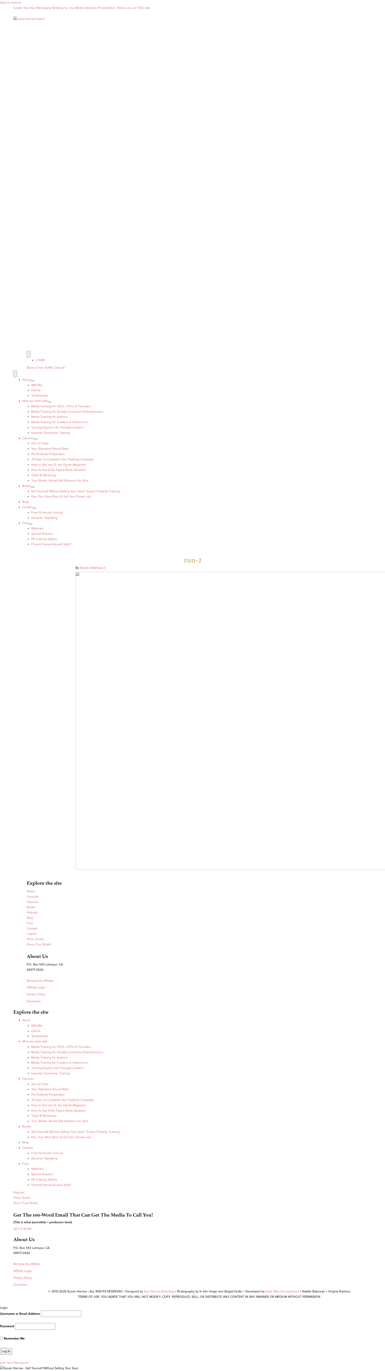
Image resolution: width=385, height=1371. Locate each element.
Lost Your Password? (14, 1363)
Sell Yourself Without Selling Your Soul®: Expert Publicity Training (75, 491)
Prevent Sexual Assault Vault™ (51, 544)
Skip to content (10, 2)
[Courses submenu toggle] (35, 439)
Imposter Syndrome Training (50, 433)
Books (26, 486)
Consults (33, 897)
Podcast (32, 912)
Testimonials (39, 395)
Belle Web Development (283, 1291)
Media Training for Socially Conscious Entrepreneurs (67, 412)
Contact (27, 507)
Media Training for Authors (49, 417)
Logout (31, 934)
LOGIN (40, 360)
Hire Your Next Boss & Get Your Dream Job (61, 496)
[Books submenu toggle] (33, 487)
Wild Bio (36, 385)
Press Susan (35, 939)
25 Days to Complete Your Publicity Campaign (62, 459)
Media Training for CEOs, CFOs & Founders (61, 406)
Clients (36, 390)
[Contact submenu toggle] (34, 508)
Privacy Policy (36, 994)
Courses (28, 438)
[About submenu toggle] (32, 380)
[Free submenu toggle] (30, 524)
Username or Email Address (20, 1314)
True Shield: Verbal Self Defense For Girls (59, 481)
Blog (25, 502)
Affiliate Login (36, 987)
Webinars (37, 528)
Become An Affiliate (40, 981)
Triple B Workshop (43, 475)
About (26, 380)
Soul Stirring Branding (159, 1291)
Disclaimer (34, 1001)
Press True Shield (39, 944)
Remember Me (14, 1338)
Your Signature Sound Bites (50, 449)
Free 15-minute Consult (47, 512)
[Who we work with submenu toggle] (49, 402)
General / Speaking (44, 518)
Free (25, 523)
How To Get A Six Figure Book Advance (58, 470)
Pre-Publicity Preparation (48, 454)
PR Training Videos (44, 539)
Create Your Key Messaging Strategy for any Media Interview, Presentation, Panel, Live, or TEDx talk (81, 8)
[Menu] (28, 354)
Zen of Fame (40, 443)
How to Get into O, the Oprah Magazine (58, 465)
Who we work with (34, 401)
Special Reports (42, 534)
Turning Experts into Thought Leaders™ (58, 427)
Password (7, 1326)
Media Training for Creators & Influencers (59, 422)
